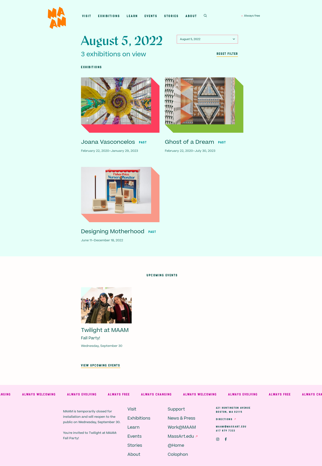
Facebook (225, 439)
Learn (132, 16)
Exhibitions (109, 16)
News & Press (181, 418)
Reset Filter (227, 53)
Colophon (178, 454)
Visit (86, 16)
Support (176, 409)
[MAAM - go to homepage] (57, 19)
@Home (176, 445)
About (191, 16)
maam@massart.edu (231, 426)
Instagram (217, 439)
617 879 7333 (225, 430)
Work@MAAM (182, 427)
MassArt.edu (181, 436)
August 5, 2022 (190, 39)
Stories (171, 16)
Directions (224, 419)
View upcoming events (100, 365)
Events (151, 16)
